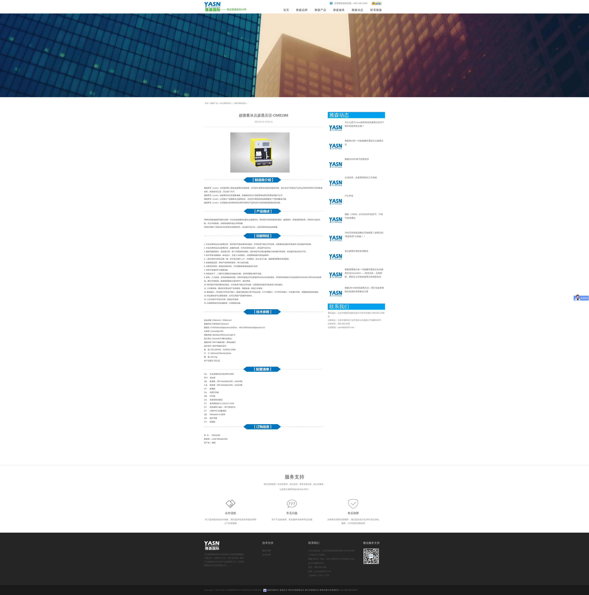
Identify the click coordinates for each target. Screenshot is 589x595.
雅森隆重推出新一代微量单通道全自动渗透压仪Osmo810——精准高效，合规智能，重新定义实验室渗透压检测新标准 (364, 273)
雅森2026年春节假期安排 (357, 159)
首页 (286, 9)
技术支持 (266, 554)
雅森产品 (214, 103)
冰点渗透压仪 (225, 103)
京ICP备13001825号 (349, 590)
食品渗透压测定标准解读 (356, 251)
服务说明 (266, 550)
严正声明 (349, 196)
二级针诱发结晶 (239, 103)
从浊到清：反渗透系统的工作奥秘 (361, 177)
